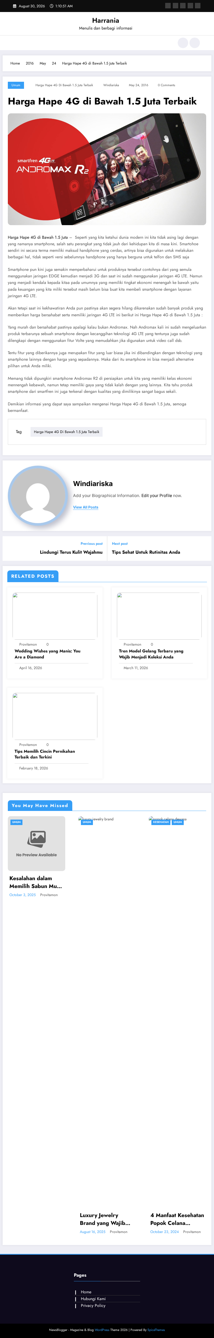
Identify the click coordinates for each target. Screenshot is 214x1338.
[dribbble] (183, 5)
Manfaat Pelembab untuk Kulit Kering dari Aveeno (179, 1219)
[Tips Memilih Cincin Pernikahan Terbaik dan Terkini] (55, 715)
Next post (120, 543)
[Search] (183, 43)
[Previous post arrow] (9, 548)
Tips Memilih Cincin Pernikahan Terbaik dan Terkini (45, 754)
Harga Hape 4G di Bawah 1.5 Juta (38, 237)
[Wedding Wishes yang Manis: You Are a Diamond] (55, 615)
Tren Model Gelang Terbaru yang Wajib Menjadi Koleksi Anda (151, 654)
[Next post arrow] (204, 548)
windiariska (111, 85)
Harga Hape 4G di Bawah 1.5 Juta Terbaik (64, 85)
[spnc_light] (194, 43)
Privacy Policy (93, 1305)
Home (86, 1292)
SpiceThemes (156, 1330)
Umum (15, 85)
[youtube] (197, 5)
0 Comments (166, 85)
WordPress (102, 1330)
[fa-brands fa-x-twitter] (175, 5)
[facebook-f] (168, 5)
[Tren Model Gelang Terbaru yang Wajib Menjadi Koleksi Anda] (159, 615)
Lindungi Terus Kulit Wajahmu (71, 552)
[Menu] (17, 43)
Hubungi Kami (93, 1299)
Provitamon (28, 644)
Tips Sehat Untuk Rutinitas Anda (146, 552)
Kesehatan (95, 822)
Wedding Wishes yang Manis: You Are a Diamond (47, 654)
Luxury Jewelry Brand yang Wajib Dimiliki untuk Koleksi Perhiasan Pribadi (37, 1219)
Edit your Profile (156, 495)
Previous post (92, 543)
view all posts (85, 507)
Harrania (105, 20)
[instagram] (190, 5)
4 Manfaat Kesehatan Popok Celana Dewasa (112, 1219)
